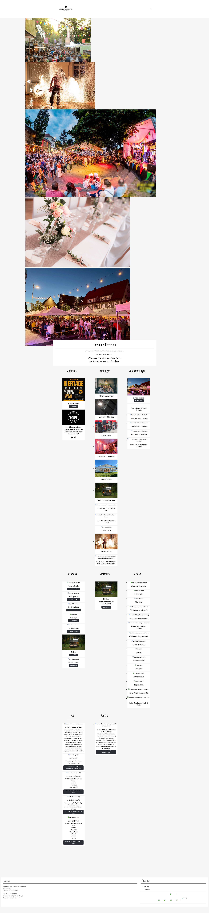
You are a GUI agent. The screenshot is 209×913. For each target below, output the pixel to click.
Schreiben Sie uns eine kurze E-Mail (73, 791)
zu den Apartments (73, 599)
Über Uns (146, 886)
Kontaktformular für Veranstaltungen (106, 751)
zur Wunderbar (73, 620)
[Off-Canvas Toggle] (151, 9)
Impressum (147, 889)
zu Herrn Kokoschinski (73, 610)
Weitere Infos (73, 406)
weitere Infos (73, 654)
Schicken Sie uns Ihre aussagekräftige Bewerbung (73, 767)
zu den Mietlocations (73, 588)
